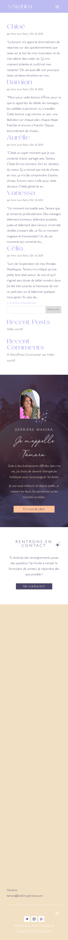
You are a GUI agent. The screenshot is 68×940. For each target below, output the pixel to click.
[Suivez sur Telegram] (27, 919)
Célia (15, 248)
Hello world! (15, 329)
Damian (19, 82)
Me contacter (34, 586)
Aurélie (18, 137)
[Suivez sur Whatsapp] (41, 919)
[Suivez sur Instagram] (34, 919)
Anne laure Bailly (19, 34)
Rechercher (53, 309)
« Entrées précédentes (21, 303)
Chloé (16, 26)
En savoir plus (34, 509)
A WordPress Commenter (24, 355)
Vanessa (21, 192)
